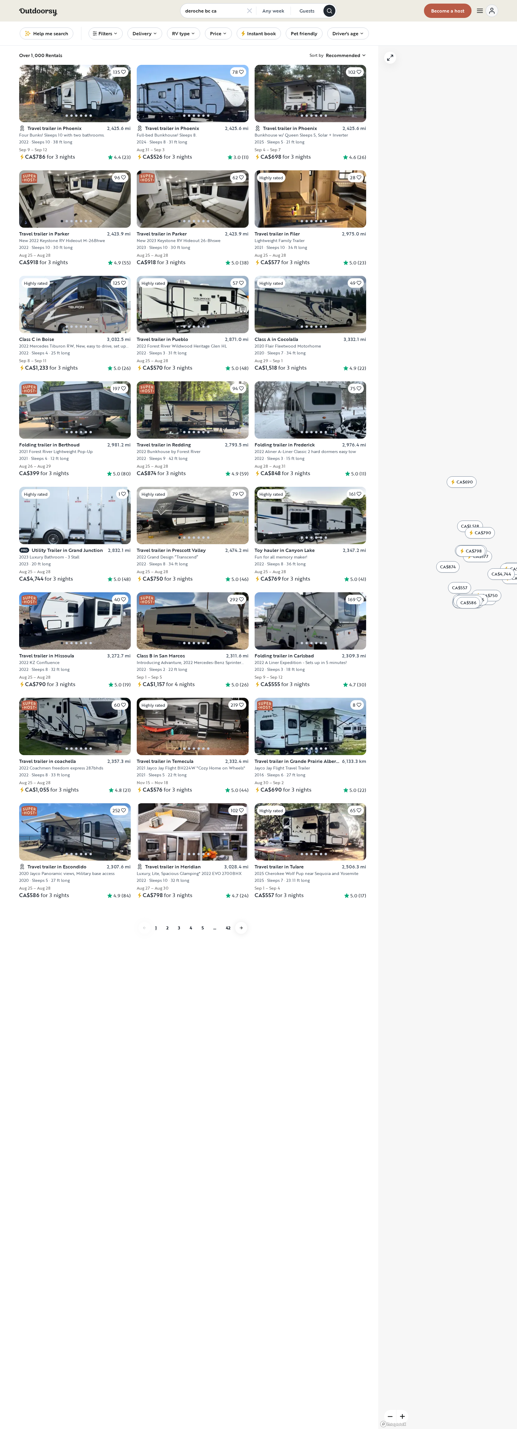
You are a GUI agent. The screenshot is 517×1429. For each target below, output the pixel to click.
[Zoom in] (402, 1416)
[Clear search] (249, 10)
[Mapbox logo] (393, 1424)
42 (228, 1081)
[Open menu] (487, 11)
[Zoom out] (390, 1416)
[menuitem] (106, 33)
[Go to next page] (241, 1081)
